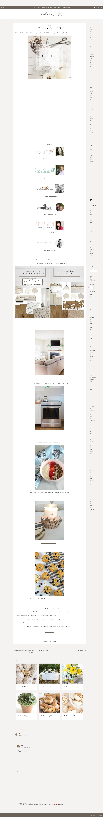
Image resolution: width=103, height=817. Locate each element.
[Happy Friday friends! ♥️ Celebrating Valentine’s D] (46, 809)
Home (34, 7)
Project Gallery (57, 7)
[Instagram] (97, 7)
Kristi (22, 746)
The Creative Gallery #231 (23, 716)
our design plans (47, 263)
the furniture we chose (43, 327)
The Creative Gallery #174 (69, 716)
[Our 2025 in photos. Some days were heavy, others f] (57, 809)
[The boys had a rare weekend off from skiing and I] (35, 809)
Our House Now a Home (51, 178)
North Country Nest (51, 214)
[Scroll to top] (3, 812)
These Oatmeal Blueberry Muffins (37, 598)
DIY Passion (51, 232)
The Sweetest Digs (52, 250)
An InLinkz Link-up (49, 632)
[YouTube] (101, 7)
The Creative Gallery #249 (47, 686)
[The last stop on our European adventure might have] (78, 809)
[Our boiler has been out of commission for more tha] (68, 809)
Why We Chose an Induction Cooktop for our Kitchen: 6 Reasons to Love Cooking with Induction (31, 650)
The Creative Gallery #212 (23, 686)
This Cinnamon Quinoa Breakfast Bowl (38, 492)
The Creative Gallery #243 (69, 686)
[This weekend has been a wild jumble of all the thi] (24, 809)
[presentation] (26, 674)
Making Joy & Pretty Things (51, 196)
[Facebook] (95, 7)
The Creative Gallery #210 (46, 716)
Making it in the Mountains (51, 158)
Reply (82, 734)
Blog (39, 7)
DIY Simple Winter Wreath (80, 649)
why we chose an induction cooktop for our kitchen (47, 383)
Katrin (20, 734)
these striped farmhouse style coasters (48, 543)
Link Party (49, 25)
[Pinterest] (99, 7)
